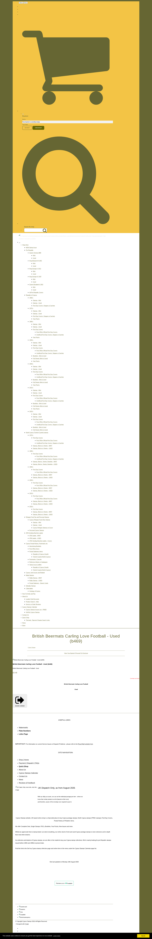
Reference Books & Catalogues (38, 562)
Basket (27, 127)
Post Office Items (34, 549)
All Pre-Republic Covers (36, 292)
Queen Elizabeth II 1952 (36, 284)
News (24, 623)
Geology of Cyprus (34, 591)
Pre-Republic (29, 250)
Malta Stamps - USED (35, 580)
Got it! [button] (143, 936)
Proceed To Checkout (81, 653)
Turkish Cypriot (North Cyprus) (42, 557)
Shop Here (25, 245)
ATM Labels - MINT (35, 535)
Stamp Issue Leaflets (35, 564)
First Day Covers (38, 329)
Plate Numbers (25, 731)
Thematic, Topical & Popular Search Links (38, 620)
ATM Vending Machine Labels (34, 533)
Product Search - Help (32, 601)
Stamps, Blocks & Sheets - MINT (42, 446)
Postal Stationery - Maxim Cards (38, 583)
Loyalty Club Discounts (32, 599)
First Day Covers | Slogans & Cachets (44, 305)
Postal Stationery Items (36, 551)
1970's (31, 308)
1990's (31, 340)
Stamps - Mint (37, 300)
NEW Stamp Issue (31, 247)
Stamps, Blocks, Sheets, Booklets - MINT (45, 461)
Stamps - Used (37, 303)
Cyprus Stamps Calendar (29, 607)
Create (27, 924)
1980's (31, 321)
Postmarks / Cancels (35, 559)
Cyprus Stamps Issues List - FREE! (36, 609)
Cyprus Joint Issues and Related (35, 572)
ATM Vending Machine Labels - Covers (40, 541)
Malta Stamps (30, 575)
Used (34, 258)
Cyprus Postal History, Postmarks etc (37, 543)
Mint (34, 255)
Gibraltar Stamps (31, 586)
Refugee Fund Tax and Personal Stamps (37, 517)
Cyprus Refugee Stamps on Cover (43, 527)
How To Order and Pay (28, 594)
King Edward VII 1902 (35, 260)
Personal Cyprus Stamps (36, 530)
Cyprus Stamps (31, 647)
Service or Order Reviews (33, 604)
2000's (31, 364)
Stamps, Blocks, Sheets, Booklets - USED (45, 464)
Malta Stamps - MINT (35, 578)
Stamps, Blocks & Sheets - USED (43, 448)
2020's (31, 411)
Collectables (29, 588)
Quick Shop (25, 617)
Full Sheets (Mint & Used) (40, 358)
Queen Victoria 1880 (35, 253)
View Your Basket (69, 653)
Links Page (23, 734)
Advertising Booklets (35, 546)
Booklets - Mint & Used (39, 356)
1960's (31, 297)
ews (21, 779)
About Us (25, 596)
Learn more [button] (56, 936)
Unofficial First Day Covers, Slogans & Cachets (50, 334)
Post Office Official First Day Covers (46, 332)
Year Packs (36, 319)
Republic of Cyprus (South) (40, 554)
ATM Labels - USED (35, 538)
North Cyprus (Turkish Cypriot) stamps (37, 432)
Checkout (38, 127)
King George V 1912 (35, 268)
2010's (31, 387)
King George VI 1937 (35, 276)
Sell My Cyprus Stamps (33, 612)
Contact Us (25, 615)
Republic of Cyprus (31, 295)
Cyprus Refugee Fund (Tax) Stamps (39, 520)
